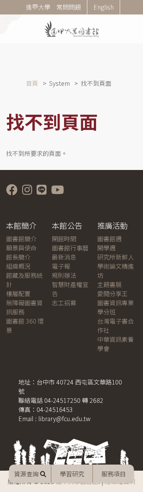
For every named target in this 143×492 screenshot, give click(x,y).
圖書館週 (109, 238)
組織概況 (18, 266)
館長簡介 (18, 256)
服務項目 (113, 473)
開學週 (106, 247)
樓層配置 (18, 293)
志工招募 (64, 302)
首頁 (32, 83)
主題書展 (109, 284)
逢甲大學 (38, 6)
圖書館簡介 (21, 238)
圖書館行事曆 (70, 247)
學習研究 (72, 473)
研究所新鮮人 (115, 256)
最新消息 (64, 256)
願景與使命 (21, 247)
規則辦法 (64, 275)
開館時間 (64, 238)
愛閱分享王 (112, 293)
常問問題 (68, 6)
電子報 (61, 266)
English (103, 6)
